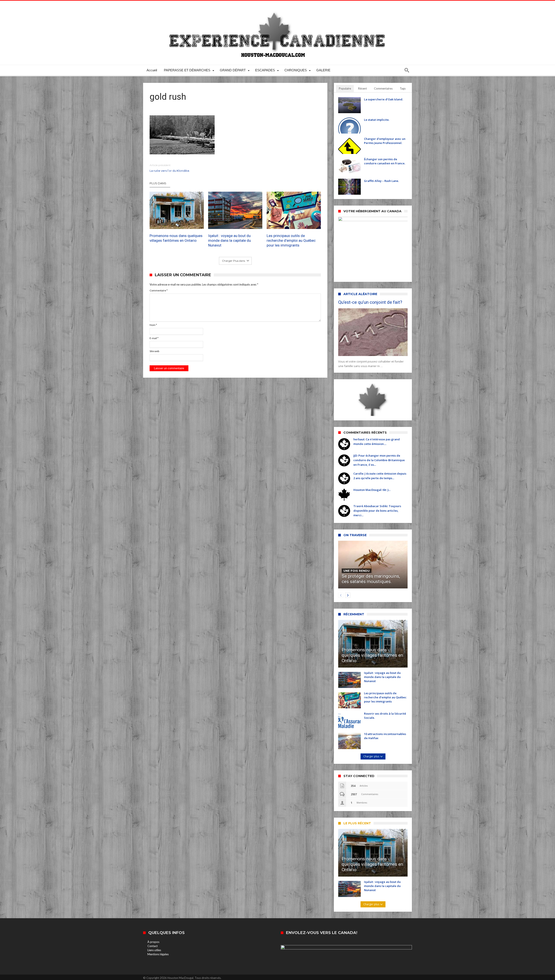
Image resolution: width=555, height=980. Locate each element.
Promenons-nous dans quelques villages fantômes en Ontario (176, 238)
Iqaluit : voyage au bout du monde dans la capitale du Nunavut (229, 240)
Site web (154, 351)
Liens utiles (154, 950)
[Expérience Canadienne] (277, 7)
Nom (153, 325)
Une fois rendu (356, 570)
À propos (153, 942)
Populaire (345, 88)
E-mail (154, 338)
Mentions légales (158, 954)
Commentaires (383, 88)
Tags (403, 88)
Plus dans (158, 183)
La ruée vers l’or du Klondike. (170, 167)
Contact (152, 946)
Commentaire (159, 290)
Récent (362, 88)
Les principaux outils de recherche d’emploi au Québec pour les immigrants (291, 240)
